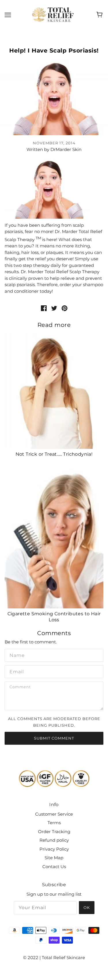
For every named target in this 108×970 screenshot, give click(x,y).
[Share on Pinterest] (64, 308)
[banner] (53, 14)
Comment (20, 687)
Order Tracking (54, 831)
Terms (54, 822)
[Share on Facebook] (44, 308)
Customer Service (54, 814)
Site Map (54, 857)
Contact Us (54, 866)
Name (15, 654)
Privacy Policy (54, 849)
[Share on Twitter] (54, 308)
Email (16, 671)
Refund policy (54, 840)
